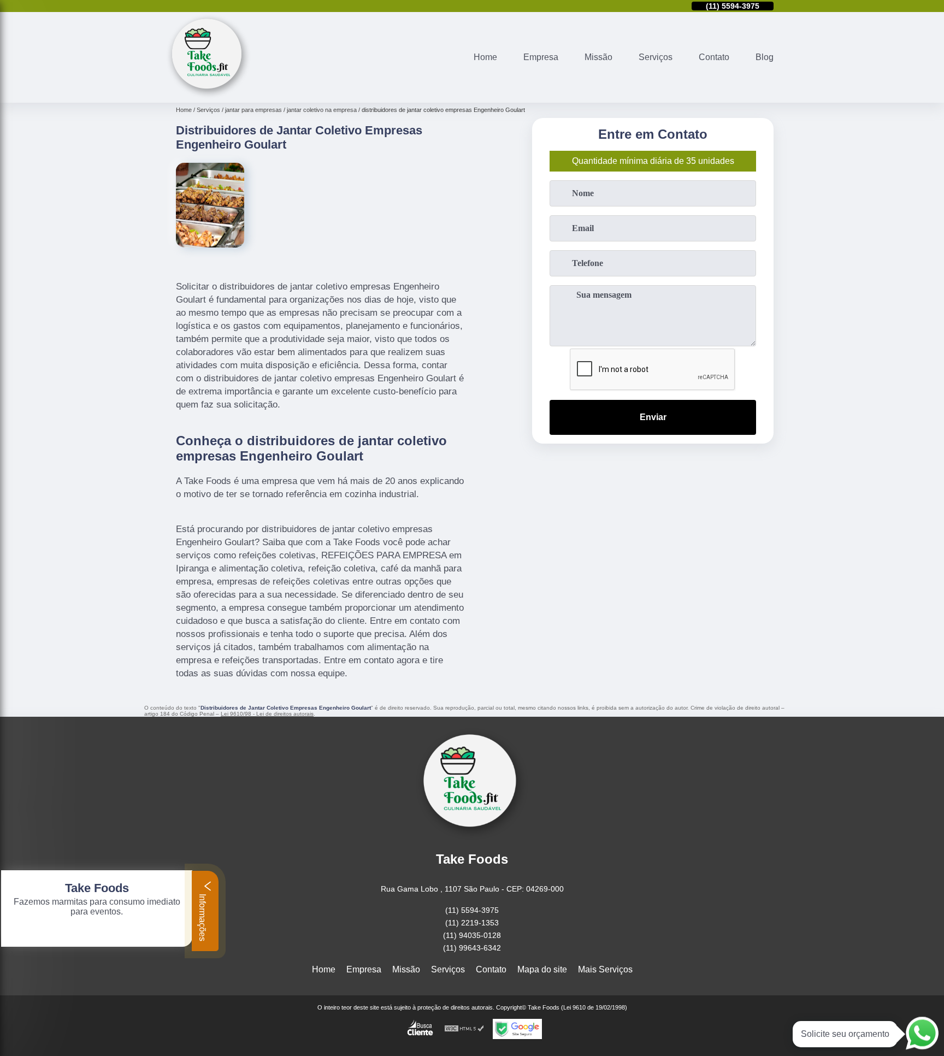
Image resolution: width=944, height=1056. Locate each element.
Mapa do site (542, 969)
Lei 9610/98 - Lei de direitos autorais (267, 714)
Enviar (653, 417)
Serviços (655, 57)
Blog (765, 57)
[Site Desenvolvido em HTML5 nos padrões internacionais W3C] (464, 1029)
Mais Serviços (605, 969)
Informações (202, 916)
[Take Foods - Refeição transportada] (208, 96)
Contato (714, 57)
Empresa (540, 57)
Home (485, 57)
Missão (598, 57)
